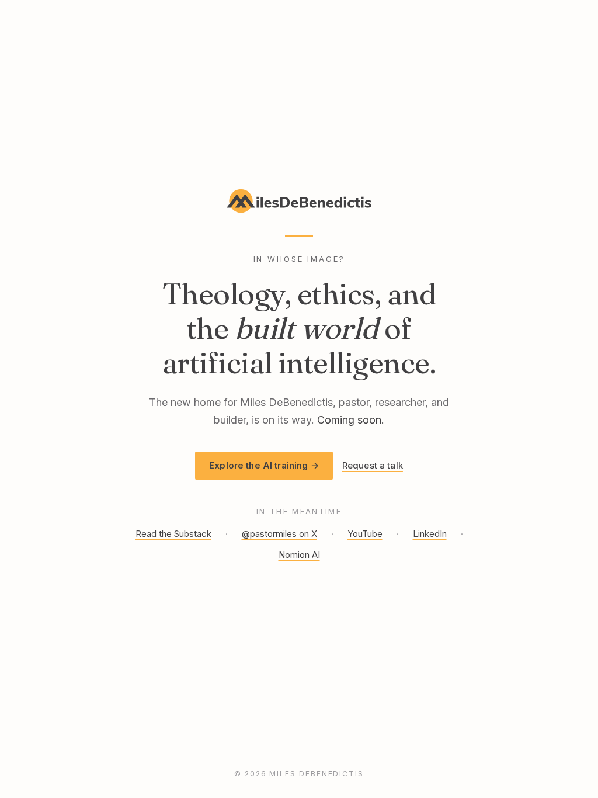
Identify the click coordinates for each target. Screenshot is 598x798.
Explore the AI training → (264, 465)
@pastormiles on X (279, 533)
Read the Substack (173, 533)
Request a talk (372, 465)
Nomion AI (299, 554)
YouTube (365, 533)
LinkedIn (430, 533)
